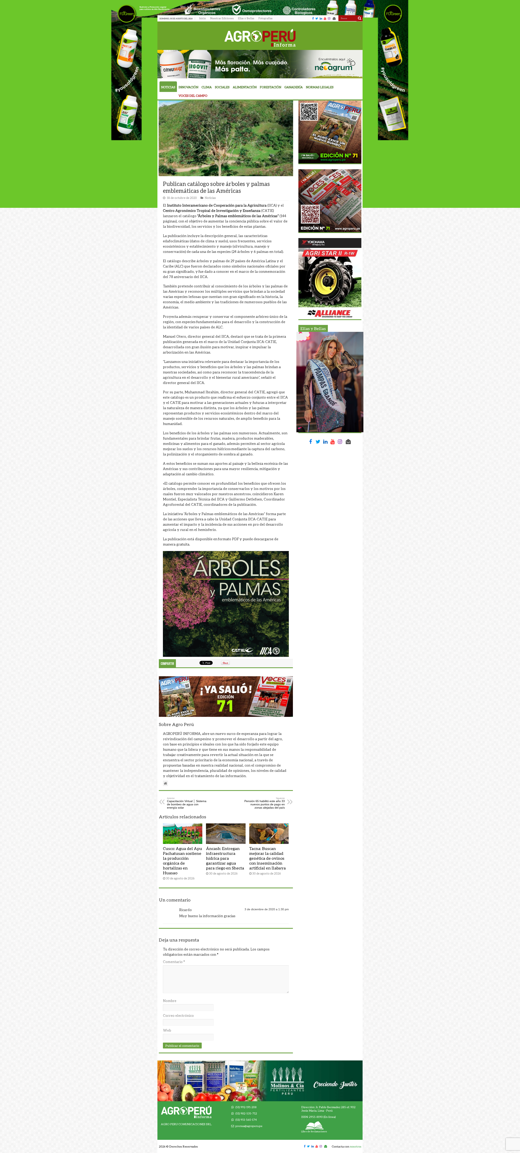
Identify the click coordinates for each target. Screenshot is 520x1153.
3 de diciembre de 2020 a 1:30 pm (267, 909)
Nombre (169, 1001)
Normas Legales (320, 87)
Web (167, 1030)
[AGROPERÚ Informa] (260, 37)
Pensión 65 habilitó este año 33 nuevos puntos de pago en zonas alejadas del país (264, 803)
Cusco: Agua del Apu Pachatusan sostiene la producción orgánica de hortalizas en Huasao (182, 860)
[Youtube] (325, 18)
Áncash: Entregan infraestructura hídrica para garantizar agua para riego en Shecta (225, 858)
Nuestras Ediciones (222, 18)
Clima (207, 87)
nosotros (355, 1146)
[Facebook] (313, 18)
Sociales (222, 87)
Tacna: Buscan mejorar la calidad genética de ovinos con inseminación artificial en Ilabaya (267, 858)
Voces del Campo (193, 95)
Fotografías (265, 18)
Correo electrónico (178, 1015)
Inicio (202, 18)
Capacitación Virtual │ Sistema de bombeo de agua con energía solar (186, 803)
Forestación (270, 87)
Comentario (174, 962)
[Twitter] (316, 18)
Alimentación (245, 87)
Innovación (188, 87)
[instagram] (329, 18)
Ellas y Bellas (246, 18)
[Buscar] (359, 18)
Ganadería (293, 87)
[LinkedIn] (321, 18)
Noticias (168, 87)
